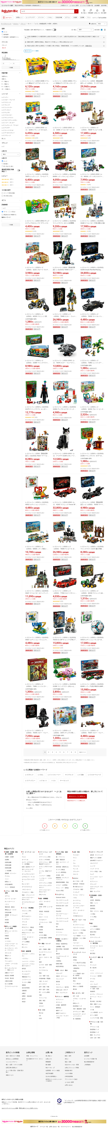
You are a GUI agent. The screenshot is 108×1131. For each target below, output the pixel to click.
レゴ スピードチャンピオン (9, 120)
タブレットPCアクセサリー (45, 867)
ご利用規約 (87, 1064)
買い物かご (49, 1056)
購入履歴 (48, 1064)
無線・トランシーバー (28, 895)
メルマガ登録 (68, 1073)
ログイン (95, 17)
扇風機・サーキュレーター (11, 916)
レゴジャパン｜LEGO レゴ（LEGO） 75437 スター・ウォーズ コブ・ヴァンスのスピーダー (92, 733)
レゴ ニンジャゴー (7, 107)
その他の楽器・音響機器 (45, 938)
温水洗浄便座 (26, 988)
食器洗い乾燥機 (9, 975)
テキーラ (75, 874)
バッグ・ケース (94, 868)
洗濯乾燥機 (8, 862)
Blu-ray (41, 1013)
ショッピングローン (11, 1062)
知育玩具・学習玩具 (78, 884)
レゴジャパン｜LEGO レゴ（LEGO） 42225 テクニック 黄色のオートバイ (36, 316)
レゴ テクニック (6, 102)
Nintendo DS (59, 929)
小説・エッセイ (43, 981)
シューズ (92, 866)
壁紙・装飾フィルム (95, 1004)
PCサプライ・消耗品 (28, 927)
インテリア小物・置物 (96, 1018)
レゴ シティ (5, 97)
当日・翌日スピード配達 (13, 1056)
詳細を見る (88, 46)
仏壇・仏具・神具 (95, 1037)
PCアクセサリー (26, 916)
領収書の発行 (68, 1070)
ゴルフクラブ (94, 863)
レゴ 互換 (81, 775)
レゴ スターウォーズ (94, 775)
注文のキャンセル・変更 (72, 1064)
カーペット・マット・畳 (96, 997)
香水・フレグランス (61, 992)
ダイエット (59, 1002)
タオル (92, 919)
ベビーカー (76, 943)
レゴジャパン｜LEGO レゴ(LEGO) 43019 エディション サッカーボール (91, 640)
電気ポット (8, 955)
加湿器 (7, 919)
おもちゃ (15, 23)
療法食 (75, 989)
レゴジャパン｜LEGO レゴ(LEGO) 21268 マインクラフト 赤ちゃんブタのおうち (64, 686)
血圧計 (24, 999)
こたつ (7, 904)
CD (40, 1015)
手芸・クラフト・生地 (96, 911)
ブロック (23, 23)
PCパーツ (25, 944)
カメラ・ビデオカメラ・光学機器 (27, 863)
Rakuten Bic (10, 11)
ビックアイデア (30, 17)
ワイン (75, 857)
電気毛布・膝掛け (10, 907)
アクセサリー (43, 919)
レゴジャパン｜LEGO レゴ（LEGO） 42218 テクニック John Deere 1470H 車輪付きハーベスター (92, 593)
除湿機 (7, 922)
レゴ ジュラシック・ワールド (10, 125)
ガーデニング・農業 (78, 1011)
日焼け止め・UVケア (62, 990)
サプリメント (60, 999)
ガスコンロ (8, 953)
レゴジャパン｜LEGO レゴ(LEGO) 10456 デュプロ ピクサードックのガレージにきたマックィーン (64, 409)
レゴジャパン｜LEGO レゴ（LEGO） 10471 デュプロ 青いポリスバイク (64, 733)
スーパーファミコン (61, 935)
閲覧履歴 (48, 1062)
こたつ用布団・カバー (96, 1012)
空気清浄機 (59, 17)
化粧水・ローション (61, 976)
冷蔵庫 (75, 17)
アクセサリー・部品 (27, 892)
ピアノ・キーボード (44, 901)
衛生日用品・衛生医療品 (62, 950)
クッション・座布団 (95, 976)
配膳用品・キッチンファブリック (62, 878)
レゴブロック (29, 775)
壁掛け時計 (93, 932)
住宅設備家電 (8, 884)
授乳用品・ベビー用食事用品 (79, 939)
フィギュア (76, 892)
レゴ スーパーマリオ (7, 130)
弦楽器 (41, 929)
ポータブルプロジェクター (28, 903)
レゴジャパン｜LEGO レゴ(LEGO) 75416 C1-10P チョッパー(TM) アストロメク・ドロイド (65, 640)
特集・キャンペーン (32, 1056)
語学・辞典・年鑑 (44, 987)
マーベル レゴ (64, 780)
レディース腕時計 (95, 929)
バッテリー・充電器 (44, 875)
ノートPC (25, 913)
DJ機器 (41, 927)
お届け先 (4, 151)
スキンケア (59, 973)
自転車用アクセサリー (96, 860)
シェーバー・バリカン (28, 961)
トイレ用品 (93, 916)
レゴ (3, 146)
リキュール (76, 866)
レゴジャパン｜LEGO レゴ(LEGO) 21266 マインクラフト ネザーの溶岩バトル (91, 456)
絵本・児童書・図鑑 (44, 949)
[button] (2, 57)
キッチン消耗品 (60, 869)
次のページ (82, 752)
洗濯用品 (92, 908)
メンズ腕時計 (94, 926)
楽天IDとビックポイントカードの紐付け (54, 1080)
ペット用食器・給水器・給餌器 (78, 974)
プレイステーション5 (62, 900)
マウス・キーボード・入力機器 (28, 938)
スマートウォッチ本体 (45, 883)
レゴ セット (43, 780)
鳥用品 (75, 971)
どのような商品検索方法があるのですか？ (40, 802)
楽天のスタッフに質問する (77, 796)
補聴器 (24, 985)
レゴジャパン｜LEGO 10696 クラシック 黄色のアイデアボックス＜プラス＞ (65, 83)
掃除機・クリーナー (10, 873)
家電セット (19, 17)
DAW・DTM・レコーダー (45, 907)
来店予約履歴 (49, 1073)
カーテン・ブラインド (96, 994)
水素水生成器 (8, 981)
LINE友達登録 (69, 1076)
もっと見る (29, 808)
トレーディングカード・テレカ (78, 906)
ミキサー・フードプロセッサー (11, 964)
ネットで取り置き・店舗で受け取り (15, 1071)
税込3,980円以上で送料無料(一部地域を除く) (27, 5)
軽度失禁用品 (60, 966)
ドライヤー (41, 17)
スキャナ (24, 924)
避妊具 (58, 953)
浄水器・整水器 (9, 978)
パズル (75, 897)
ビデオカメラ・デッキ (28, 877)
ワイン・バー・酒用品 (62, 888)
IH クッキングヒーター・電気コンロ (11, 969)
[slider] (2, 60)
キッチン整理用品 (61, 872)
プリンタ (24, 922)
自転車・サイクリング (96, 855)
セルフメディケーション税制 (10, 1108)
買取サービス (10, 1075)
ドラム (41, 914)
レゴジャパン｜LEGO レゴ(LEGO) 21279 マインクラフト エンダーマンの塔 (36, 409)
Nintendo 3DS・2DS (62, 905)
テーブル (92, 978)
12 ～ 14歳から (6, 89)
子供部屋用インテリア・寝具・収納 (95, 987)
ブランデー (76, 871)
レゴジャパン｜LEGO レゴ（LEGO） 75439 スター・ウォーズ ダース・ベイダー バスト (37, 733)
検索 (11, 67)
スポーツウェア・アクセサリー (96, 887)
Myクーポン (49, 1067)
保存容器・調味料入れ (62, 867)
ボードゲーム (77, 903)
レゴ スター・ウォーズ (8, 100)
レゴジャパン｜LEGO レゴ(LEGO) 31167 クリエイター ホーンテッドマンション (37, 593)
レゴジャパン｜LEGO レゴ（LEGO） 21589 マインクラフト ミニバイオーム (36, 363)
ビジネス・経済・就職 (45, 964)
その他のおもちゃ (78, 916)
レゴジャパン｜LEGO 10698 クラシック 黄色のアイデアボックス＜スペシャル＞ (37, 83)
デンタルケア (26, 974)
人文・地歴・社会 (44, 976)
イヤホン (49, 17)
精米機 (7, 938)
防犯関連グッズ (94, 1029)
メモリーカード (26, 889)
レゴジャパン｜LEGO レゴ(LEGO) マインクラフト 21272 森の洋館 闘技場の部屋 (92, 549)
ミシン (7, 879)
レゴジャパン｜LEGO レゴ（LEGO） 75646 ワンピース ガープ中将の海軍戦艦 (64, 549)
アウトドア (93, 884)
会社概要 (97, 5)
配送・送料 (68, 1056)
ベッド (92, 970)
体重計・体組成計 (27, 996)
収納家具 (92, 991)
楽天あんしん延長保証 (12, 1059)
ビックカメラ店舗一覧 (86, 5)
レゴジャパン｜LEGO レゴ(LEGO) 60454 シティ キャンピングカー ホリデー (64, 176)
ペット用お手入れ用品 (79, 962)
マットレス (93, 965)
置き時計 (92, 934)
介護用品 (58, 961)
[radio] (2, 31)
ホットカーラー (26, 971)
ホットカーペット (10, 901)
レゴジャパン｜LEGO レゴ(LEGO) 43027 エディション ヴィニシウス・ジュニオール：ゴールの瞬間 (36, 640)
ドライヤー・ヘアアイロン (28, 955)
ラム (74, 863)
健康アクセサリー (61, 1013)
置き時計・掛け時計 (95, 1001)
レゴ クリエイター (7, 115)
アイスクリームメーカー (11, 987)
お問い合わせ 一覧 (54, 1126)
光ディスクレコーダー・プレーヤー (27, 870)
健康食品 (58, 1008)
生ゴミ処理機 (8, 984)
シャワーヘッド (26, 979)
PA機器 (41, 904)
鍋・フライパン (60, 857)
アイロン (7, 876)
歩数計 (24, 993)
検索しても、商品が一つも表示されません (40, 805)
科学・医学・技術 (44, 989)
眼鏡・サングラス (95, 891)
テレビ (89, 17)
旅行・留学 (42, 955)
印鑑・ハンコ (94, 903)
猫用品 (75, 957)
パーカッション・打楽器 (45, 923)
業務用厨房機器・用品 (62, 882)
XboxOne (58, 908)
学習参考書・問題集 (44, 978)
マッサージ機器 (26, 982)
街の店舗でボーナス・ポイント (34, 1059)
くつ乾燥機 (8, 870)
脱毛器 (24, 968)
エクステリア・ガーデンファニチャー (79, 1015)
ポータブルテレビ (27, 887)
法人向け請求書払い (51, 1076)
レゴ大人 (40, 775)
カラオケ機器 (43, 935)
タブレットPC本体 (44, 859)
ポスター (41, 1006)
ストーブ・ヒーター (10, 898)
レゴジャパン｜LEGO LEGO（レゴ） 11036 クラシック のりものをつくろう (36, 130)
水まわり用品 (60, 890)
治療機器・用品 (60, 946)
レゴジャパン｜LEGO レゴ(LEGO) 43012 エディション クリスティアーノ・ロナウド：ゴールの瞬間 (36, 504)
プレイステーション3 (62, 918)
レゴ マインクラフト (7, 117)
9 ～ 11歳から (6, 86)
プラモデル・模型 (78, 889)
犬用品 (75, 960)
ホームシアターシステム (28, 880)
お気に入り (49, 1059)
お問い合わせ (68, 1085)
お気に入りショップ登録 (72, 1067)
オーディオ (25, 859)
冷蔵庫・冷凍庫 (9, 857)
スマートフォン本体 (44, 857)
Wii (57, 926)
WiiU (57, 924)
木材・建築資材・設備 (79, 1009)
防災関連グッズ (77, 1006)
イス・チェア (94, 984)
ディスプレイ (26, 919)
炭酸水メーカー (9, 973)
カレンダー (42, 967)
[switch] (18, 170)
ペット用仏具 (77, 983)
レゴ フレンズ (6, 105)
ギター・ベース (43, 917)
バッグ (92, 950)
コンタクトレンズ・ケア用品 (62, 957)
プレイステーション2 (62, 921)
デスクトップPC (26, 911)
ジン (74, 860)
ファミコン (59, 932)
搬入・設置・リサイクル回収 (14, 1064)
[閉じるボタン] (104, 37)
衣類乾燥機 (8, 865)
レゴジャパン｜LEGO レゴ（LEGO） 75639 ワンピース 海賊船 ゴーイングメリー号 (91, 130)
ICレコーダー (26, 884)
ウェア (92, 874)
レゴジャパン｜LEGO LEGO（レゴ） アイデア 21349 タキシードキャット (64, 456)
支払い (67, 1059)
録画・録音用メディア (28, 867)
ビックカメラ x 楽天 (7, 5)
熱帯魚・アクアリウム (79, 965)
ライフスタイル (43, 970)
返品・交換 (68, 1062)
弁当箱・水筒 (60, 875)
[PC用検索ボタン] (76, 11)
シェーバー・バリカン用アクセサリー (28, 965)
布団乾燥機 (8, 868)
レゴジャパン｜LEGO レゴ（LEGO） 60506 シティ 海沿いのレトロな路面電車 (36, 549)
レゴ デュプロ (6, 112)
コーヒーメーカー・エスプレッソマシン (11, 944)
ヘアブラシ (25, 958)
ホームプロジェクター (28, 874)
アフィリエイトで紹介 (71, 1079)
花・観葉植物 (77, 1019)
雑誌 (40, 973)
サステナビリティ (66, 1126)
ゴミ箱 (92, 1009)
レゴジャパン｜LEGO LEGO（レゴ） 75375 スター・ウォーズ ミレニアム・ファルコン (64, 363)
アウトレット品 (94, 1026)
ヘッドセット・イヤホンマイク (45, 879)
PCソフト (25, 947)
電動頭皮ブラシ (26, 977)
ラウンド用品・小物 (95, 871)
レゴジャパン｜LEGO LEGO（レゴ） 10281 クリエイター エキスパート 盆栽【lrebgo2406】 (64, 130)
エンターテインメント (45, 952)
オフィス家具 (94, 1015)
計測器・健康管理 (61, 1005)
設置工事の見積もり (11, 1067)
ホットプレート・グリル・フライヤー (11, 949)
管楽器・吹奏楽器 (44, 911)
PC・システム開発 (44, 992)
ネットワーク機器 (27, 930)
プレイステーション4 (62, 903)
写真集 (41, 1003)
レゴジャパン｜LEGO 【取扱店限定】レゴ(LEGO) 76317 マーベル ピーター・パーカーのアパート (37, 456)
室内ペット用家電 (78, 986)
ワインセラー (8, 961)
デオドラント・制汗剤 (62, 987)
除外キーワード (6, 217)
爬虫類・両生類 (77, 978)
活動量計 (24, 990)
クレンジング (60, 979)
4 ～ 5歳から (5, 81)
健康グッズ (59, 1010)
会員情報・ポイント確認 (53, 1070)
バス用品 (92, 914)
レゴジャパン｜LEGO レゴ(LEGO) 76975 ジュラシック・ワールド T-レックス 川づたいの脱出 (37, 176)
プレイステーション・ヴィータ (62, 914)
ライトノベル (43, 998)
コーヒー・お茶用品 (61, 885)
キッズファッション (78, 924)
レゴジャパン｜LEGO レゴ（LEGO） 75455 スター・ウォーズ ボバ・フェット (65, 316)
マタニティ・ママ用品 (79, 930)
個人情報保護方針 (89, 1062)
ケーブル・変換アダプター (45, 872)
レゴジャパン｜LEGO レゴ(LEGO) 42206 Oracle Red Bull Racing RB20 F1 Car (91, 270)
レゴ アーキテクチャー (8, 133)
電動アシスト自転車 (95, 857)
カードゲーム (77, 900)
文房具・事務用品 (95, 900)
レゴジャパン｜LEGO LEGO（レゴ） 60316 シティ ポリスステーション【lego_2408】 (92, 176)
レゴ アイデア (6, 128)
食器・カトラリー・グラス (62, 863)
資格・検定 (42, 1000)
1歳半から (4, 76)
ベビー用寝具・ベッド (79, 935)
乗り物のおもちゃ (78, 886)
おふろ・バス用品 (78, 933)
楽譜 (40, 962)
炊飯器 (7, 935)
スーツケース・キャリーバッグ (96, 947)
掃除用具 (92, 905)
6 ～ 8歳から (5, 84)
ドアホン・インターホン (79, 999)
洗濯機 (82, 17)
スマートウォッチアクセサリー (45, 886)
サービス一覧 (44, 1126)
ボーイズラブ (43, 984)
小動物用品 (76, 968)
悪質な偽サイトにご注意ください (28, 1108)
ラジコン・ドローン (78, 895)
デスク (92, 981)
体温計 (24, 1001)
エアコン (67, 17)
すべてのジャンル (6, 23)
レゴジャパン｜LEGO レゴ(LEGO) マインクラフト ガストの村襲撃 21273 (64, 223)
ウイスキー (76, 855)
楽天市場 (103, 5)
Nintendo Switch (60, 897)
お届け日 (4, 158)
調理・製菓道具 (60, 859)
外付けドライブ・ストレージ (28, 933)
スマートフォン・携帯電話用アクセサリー (45, 863)
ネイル (58, 984)
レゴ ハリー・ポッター (8, 122)
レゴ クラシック (6, 135)
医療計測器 (59, 963)
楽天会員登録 (102, 17)
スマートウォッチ (95, 937)
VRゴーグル (42, 894)
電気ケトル (8, 958)
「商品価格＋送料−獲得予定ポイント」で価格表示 (37, 30)
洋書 (40, 995)
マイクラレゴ (69, 775)
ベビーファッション (78, 927)
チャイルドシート (78, 945)
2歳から (4, 79)
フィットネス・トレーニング (96, 877)
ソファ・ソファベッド (96, 973)
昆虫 (74, 981)
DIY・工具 (76, 996)
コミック (41, 946)
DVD (40, 1018)
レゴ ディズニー (6, 110)
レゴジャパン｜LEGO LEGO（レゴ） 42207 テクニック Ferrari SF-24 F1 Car (64, 504)
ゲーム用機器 (26, 941)
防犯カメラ (76, 1003)
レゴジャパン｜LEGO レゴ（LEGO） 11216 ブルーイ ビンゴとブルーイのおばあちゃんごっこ (92, 409)
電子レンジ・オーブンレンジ (11, 932)
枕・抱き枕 (93, 967)
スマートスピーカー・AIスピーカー (28, 898)
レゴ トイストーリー (54, 775)
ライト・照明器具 (10, 887)
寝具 (91, 962)
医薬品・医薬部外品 (61, 944)
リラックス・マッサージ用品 (62, 1016)
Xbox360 (58, 911)
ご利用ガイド (64, 5)
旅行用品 (92, 953)
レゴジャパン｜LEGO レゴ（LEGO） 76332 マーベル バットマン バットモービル (91, 316)
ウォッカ (75, 868)
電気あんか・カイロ (10, 910)
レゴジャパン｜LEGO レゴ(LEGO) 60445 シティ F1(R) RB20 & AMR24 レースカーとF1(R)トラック (92, 686)
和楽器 (41, 932)
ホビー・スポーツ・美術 (45, 958)
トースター (8, 941)
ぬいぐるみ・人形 (78, 881)
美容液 (58, 981)
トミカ (53, 780)
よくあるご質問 (74, 5)
